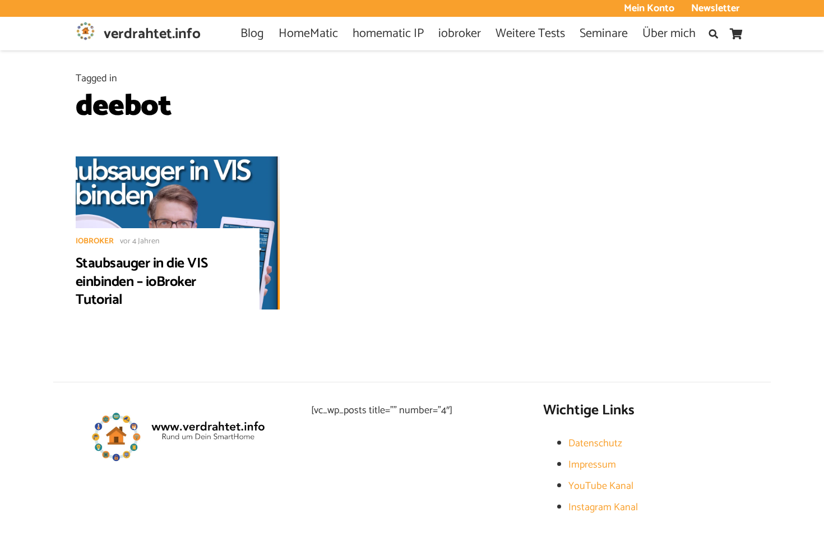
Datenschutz (595, 443)
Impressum (592, 464)
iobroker (95, 241)
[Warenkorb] (736, 33)
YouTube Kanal (600, 486)
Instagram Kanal (603, 507)
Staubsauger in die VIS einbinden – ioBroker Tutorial (142, 282)
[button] (713, 34)
